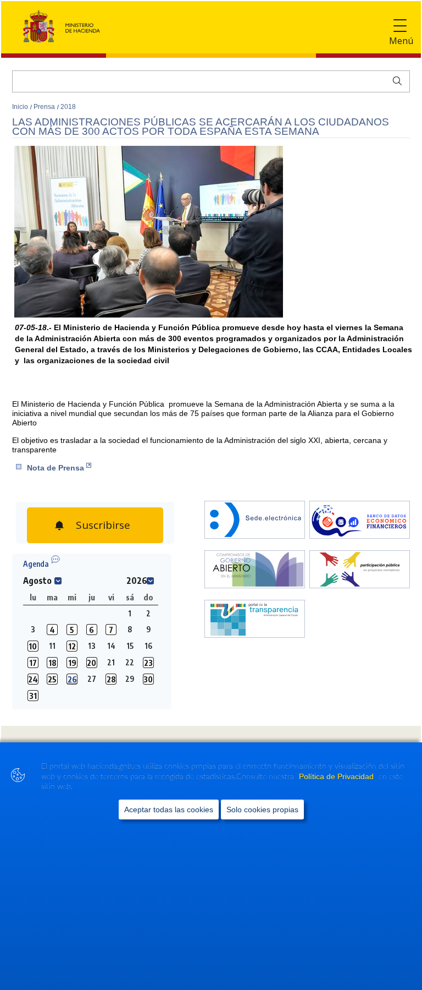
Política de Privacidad (337, 776)
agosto (37, 581)
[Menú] (400, 26)
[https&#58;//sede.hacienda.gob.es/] (254, 521)
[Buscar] (395, 80)
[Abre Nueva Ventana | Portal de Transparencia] (254, 620)
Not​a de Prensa (55, 467)
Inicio (21, 107)
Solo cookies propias (262, 809)
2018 (68, 107)
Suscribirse (101, 522)
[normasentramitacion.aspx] (359, 570)
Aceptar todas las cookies (168, 809)
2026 (136, 581)
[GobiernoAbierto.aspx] (254, 570)
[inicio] (359, 521)
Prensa (45, 107)
